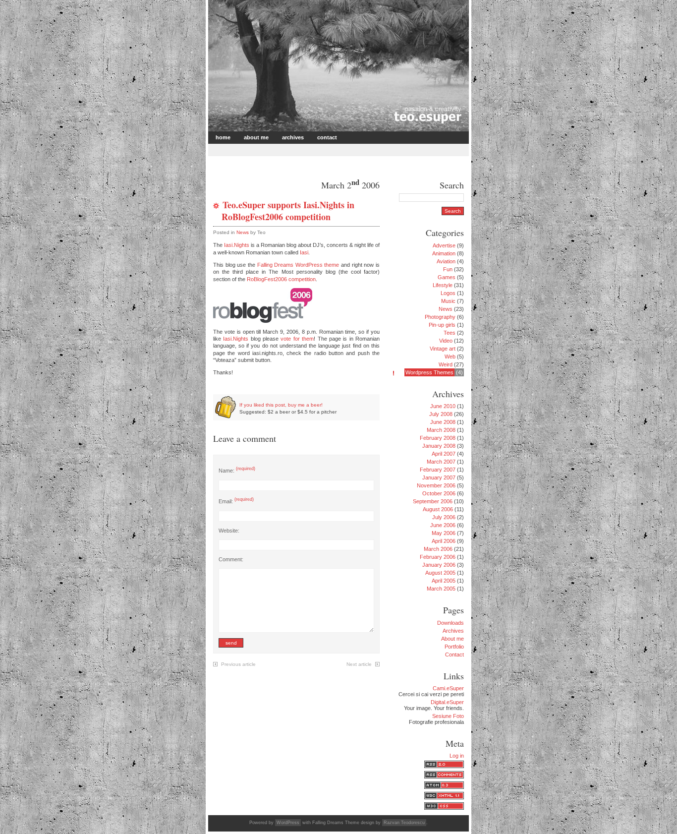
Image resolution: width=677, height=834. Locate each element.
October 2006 (438, 493)
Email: (236, 501)
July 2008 (440, 414)
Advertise (444, 245)
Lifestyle (442, 285)
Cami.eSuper (448, 688)
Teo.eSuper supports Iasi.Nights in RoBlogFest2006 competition (288, 210)
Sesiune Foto (448, 716)
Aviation (446, 261)
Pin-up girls (442, 325)
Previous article (238, 664)
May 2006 (443, 533)
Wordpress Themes (429, 372)
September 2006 (432, 501)
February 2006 (437, 557)
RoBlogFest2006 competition (281, 279)
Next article (359, 664)
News (242, 232)
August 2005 (440, 573)
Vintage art (442, 349)
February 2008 (437, 438)
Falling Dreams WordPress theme (298, 265)
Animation (443, 253)
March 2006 (438, 549)
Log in (457, 756)
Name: (237, 471)
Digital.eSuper (447, 702)
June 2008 (442, 422)
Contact (327, 137)
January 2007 (438, 477)
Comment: (231, 559)
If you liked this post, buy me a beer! (281, 405)
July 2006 (443, 517)
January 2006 (438, 565)
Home (223, 137)
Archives (293, 137)
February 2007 (437, 470)
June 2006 (442, 525)
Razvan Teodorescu (404, 822)
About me (256, 137)
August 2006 (438, 509)
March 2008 (441, 430)
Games (446, 277)
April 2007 (443, 454)
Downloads (450, 623)
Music (448, 301)
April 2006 (443, 541)
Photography (440, 317)
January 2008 (438, 446)
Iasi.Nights (236, 245)
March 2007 (441, 462)
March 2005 (441, 589)
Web (450, 356)
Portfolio (454, 647)
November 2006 (436, 485)
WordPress (288, 822)
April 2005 (443, 581)
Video (445, 341)
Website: (229, 531)
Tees (449, 333)
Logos (448, 293)
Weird (445, 364)
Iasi (304, 252)
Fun (447, 269)
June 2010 (442, 406)
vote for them (297, 339)
